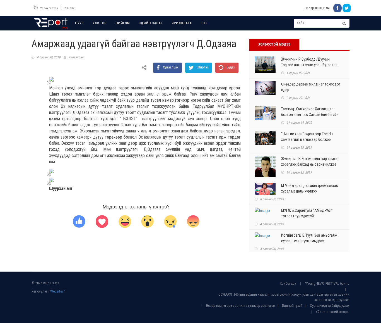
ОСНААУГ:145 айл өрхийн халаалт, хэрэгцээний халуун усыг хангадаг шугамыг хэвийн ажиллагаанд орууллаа (283, 297)
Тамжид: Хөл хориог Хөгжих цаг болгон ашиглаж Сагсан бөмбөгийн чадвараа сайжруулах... (310, 114)
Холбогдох (288, 283)
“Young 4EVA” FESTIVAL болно (327, 283)
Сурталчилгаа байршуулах (329, 305)
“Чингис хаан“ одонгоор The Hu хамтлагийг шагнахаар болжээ (307, 137)
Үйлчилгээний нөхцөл (332, 312)
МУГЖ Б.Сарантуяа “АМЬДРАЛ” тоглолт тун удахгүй (307, 213)
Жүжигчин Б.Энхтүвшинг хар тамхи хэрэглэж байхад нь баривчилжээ (309, 161)
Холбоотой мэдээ (274, 44)
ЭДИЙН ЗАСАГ (151, 23)
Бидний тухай (292, 305)
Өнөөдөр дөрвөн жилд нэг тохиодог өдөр (310, 87)
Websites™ (58, 291)
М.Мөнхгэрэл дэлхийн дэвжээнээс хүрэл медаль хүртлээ (309, 188)
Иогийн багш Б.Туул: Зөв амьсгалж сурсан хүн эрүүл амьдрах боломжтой (309, 241)
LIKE (204, 23)
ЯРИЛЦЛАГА (182, 23)
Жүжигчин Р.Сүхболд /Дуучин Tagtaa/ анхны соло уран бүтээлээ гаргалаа (309, 65)
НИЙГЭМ (122, 23)
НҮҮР (79, 23)
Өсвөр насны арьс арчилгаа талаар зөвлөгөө (240, 305)
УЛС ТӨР (100, 23)
